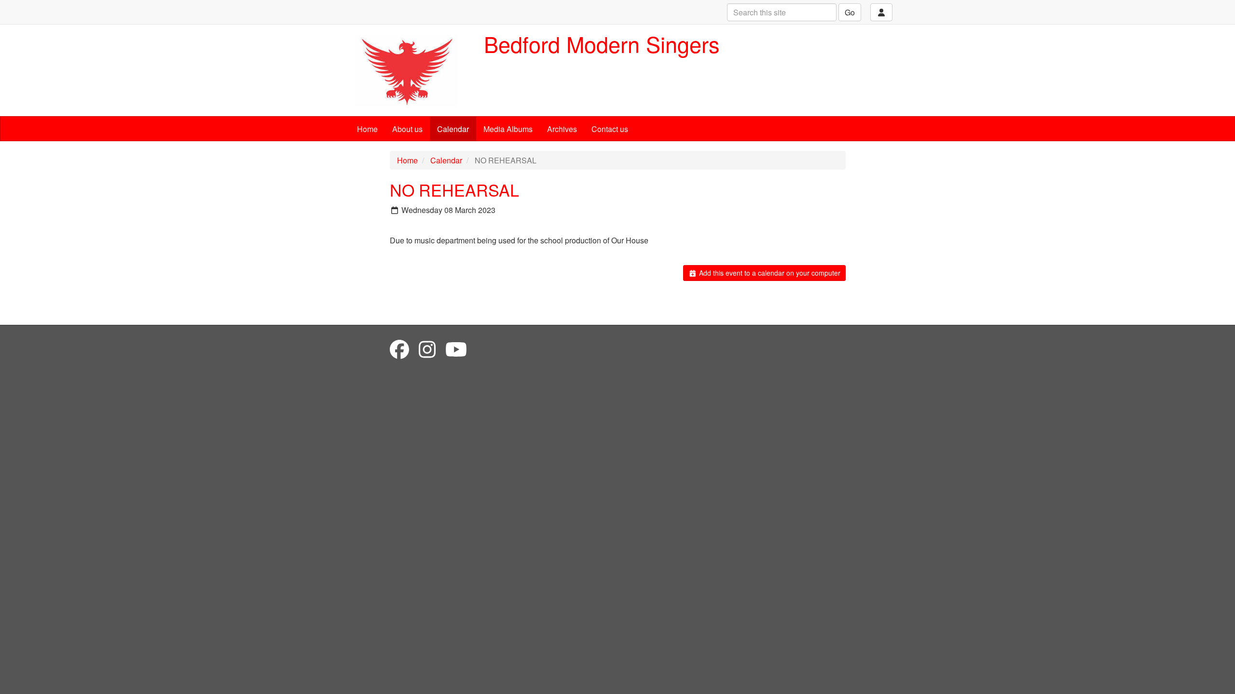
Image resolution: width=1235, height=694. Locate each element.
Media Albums (508, 128)
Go (850, 12)
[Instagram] (427, 348)
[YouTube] (456, 348)
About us (407, 128)
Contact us (609, 128)
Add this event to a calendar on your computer (768, 273)
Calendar (453, 128)
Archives (562, 128)
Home (367, 128)
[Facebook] (399, 348)
